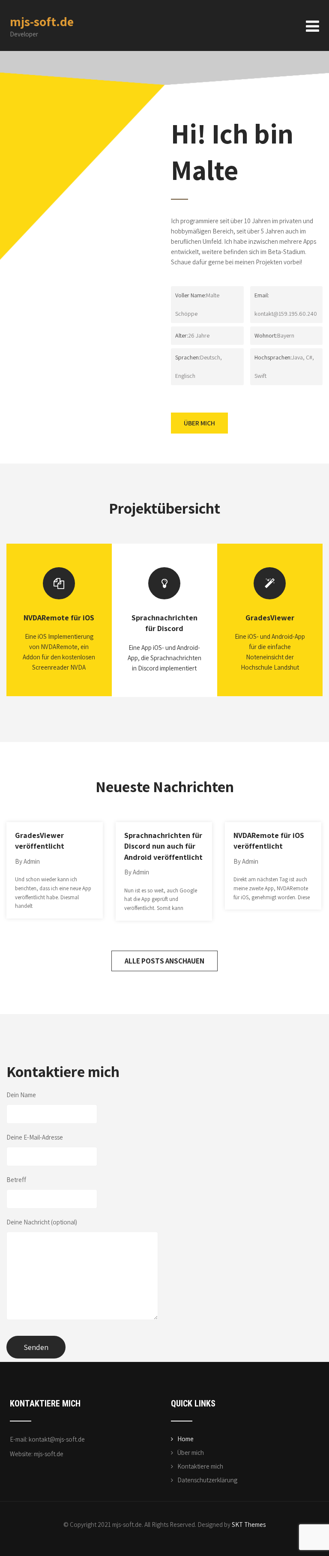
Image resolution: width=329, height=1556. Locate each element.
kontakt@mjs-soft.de (57, 1439)
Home (185, 1439)
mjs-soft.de (42, 21)
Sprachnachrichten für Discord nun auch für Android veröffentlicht (163, 846)
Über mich (190, 1452)
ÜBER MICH (199, 423)
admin (32, 861)
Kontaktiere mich (200, 1466)
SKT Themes (249, 1524)
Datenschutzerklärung (207, 1480)
